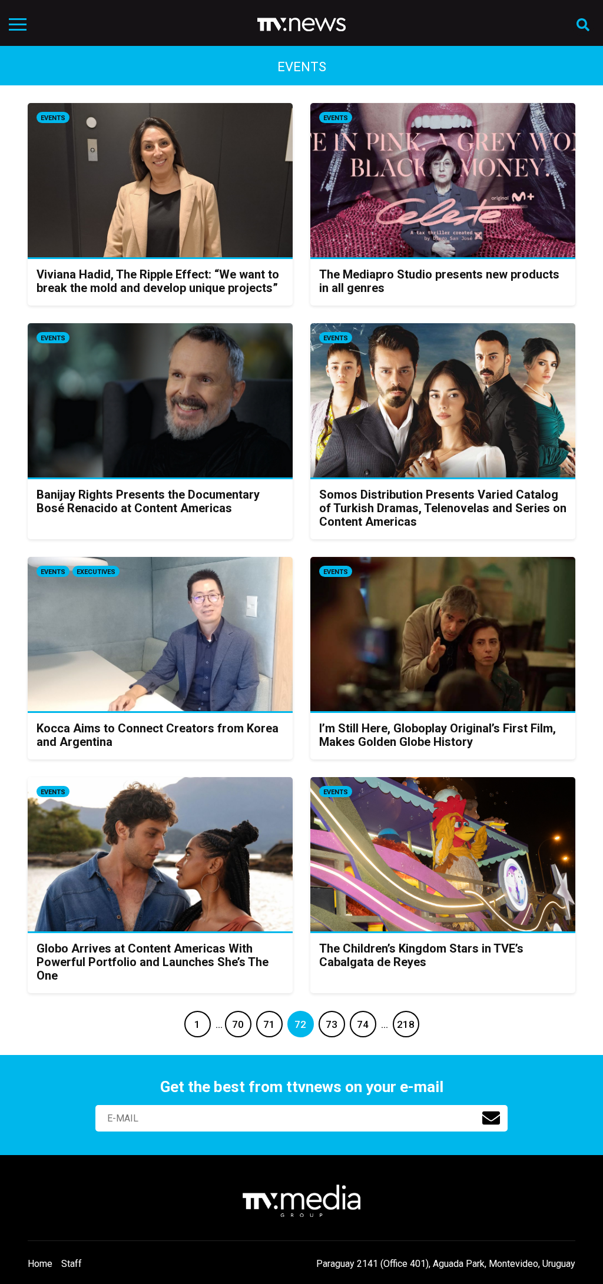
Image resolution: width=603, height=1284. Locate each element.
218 (406, 1024)
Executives (96, 572)
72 (300, 1024)
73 (331, 1024)
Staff (71, 1263)
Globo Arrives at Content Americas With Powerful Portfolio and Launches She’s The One (153, 962)
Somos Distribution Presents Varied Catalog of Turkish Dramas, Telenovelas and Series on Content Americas (442, 508)
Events (53, 118)
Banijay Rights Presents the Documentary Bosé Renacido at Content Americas (148, 501)
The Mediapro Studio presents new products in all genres (439, 281)
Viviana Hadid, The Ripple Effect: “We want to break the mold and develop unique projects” (158, 281)
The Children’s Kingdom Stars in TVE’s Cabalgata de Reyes (421, 955)
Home (40, 1263)
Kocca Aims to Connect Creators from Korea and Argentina (158, 735)
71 (269, 1024)
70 (238, 1024)
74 (363, 1024)
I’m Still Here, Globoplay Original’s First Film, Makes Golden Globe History (437, 735)
